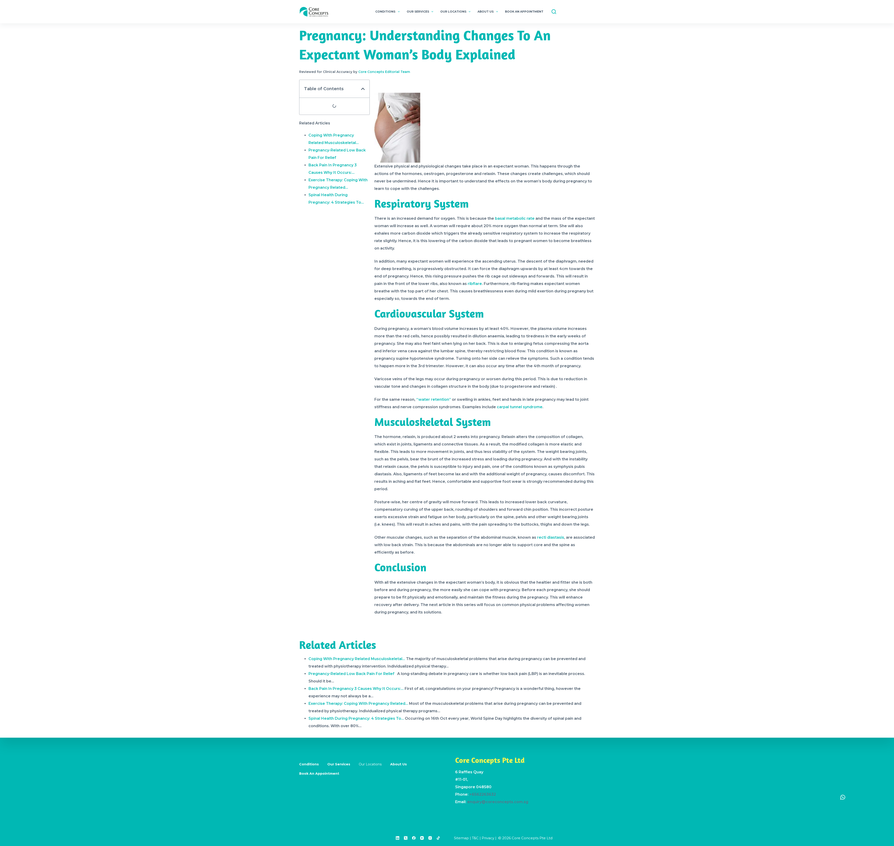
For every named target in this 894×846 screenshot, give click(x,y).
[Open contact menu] (842, 797)
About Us (485, 11)
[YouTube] (422, 838)
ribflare (475, 283)
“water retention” (433, 399)
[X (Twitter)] (405, 838)
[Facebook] (414, 838)
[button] (363, 89)
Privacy (488, 838)
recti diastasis (550, 537)
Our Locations (453, 11)
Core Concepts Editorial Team (384, 72)
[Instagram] (430, 838)
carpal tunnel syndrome (519, 407)
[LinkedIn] (397, 838)
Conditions (385, 11)
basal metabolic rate (514, 218)
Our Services (418, 11)
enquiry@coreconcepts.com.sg (497, 802)
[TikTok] (438, 838)
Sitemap (461, 838)
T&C (475, 838)
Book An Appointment (524, 11)
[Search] (554, 11)
